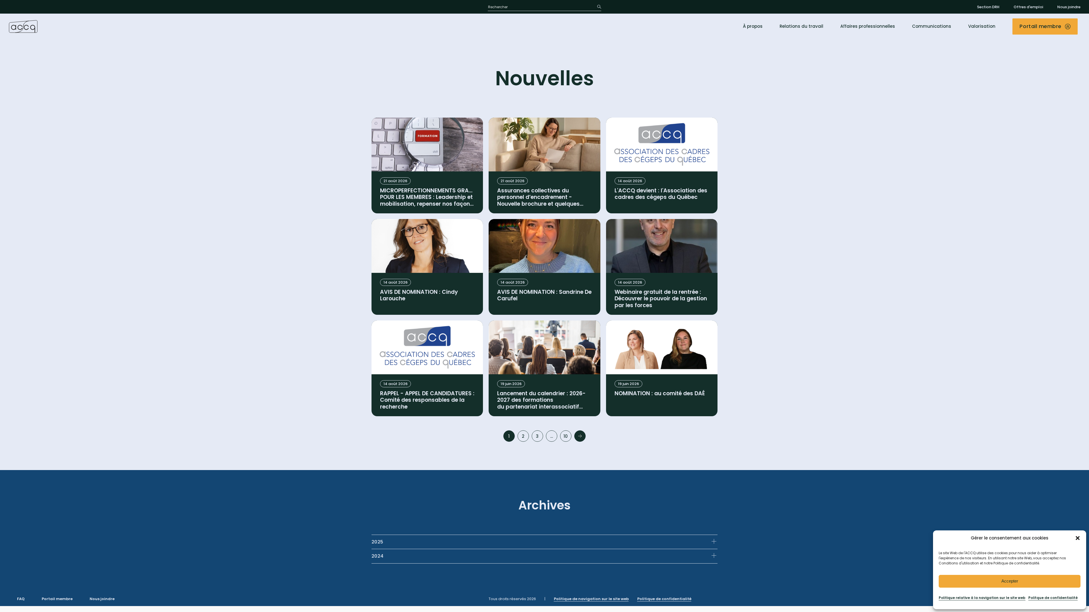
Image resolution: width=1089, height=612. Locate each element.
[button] (1077, 538)
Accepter (1009, 581)
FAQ (21, 599)
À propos (753, 26)
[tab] (544, 542)
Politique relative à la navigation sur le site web (982, 597)
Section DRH (988, 7)
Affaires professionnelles (867, 26)
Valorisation (981, 26)
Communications (931, 26)
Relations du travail (801, 26)
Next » (580, 436)
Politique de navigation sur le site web (591, 599)
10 (566, 436)
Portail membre (57, 599)
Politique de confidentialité (664, 599)
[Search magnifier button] (597, 7)
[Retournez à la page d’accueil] (23, 26)
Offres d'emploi (1028, 7)
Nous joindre (1068, 7)
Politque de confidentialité (1053, 597)
